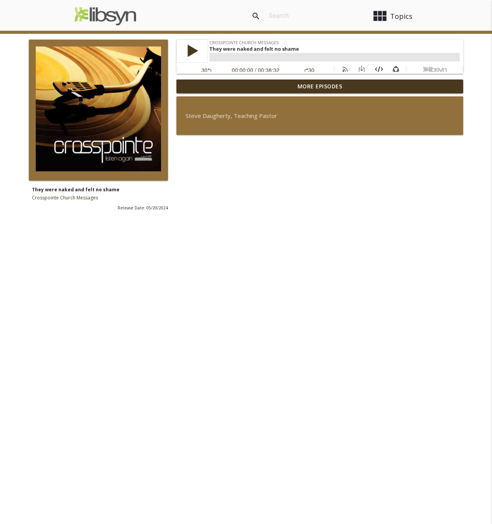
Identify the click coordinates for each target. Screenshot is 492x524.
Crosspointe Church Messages (65, 197)
